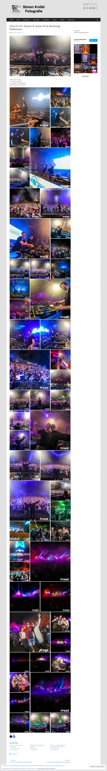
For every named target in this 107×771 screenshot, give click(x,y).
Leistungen (36, 20)
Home (11, 20)
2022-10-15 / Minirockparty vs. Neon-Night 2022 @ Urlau (58, 746)
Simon (21, 32)
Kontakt (62, 20)
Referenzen (26, 20)
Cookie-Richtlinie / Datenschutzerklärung (46, 768)
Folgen (94, 40)
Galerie (54, 20)
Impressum (71, 20)
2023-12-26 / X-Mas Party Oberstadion (16, 746)
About (18, 20)
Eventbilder (46, 20)
